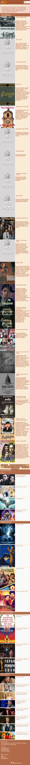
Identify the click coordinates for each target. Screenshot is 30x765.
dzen (2, 755)
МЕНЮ (2, 3)
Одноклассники (4, 758)
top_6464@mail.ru (5, 748)
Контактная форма (5, 751)
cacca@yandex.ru (5, 749)
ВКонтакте (3, 757)
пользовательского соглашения (8, 744)
